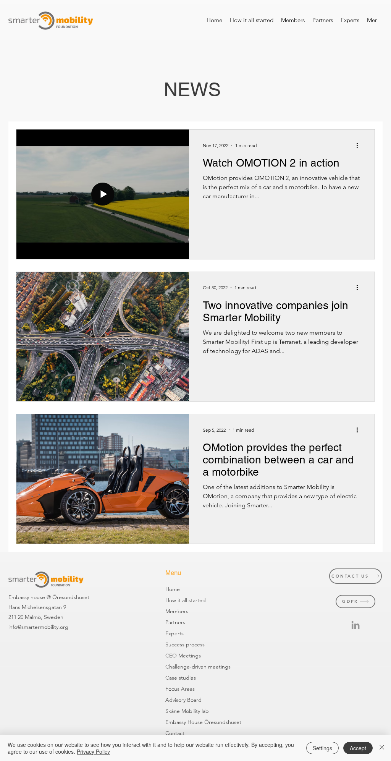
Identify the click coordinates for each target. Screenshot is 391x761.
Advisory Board (177, 699)
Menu (173, 572)
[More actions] (359, 145)
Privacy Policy (93, 751)
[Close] (381, 748)
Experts (174, 633)
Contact (174, 733)
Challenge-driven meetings (177, 666)
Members (176, 611)
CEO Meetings (177, 655)
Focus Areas (177, 688)
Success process (177, 644)
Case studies (177, 677)
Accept (358, 748)
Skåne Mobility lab (177, 711)
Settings (322, 748)
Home (172, 589)
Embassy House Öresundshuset (177, 722)
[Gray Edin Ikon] (355, 625)
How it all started (177, 600)
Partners (175, 622)
